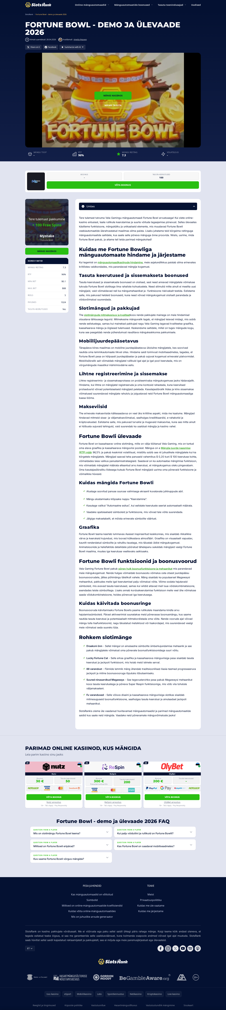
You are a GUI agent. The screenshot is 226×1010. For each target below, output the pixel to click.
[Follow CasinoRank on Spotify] (190, 948)
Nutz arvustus (54, 802)
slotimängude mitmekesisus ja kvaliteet (107, 315)
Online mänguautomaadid (90, 4)
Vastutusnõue (98, 1005)
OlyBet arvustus (172, 802)
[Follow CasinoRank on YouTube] (183, 948)
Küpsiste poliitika (73, 1005)
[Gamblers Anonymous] (182, 977)
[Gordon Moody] (103, 977)
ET (28, 948)
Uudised (196, 4)
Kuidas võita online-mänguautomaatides (92, 911)
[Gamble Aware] (145, 977)
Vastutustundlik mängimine (160, 1005)
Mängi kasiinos (113, 95)
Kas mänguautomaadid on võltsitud (92, 894)
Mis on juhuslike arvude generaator (92, 916)
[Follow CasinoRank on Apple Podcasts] (198, 948)
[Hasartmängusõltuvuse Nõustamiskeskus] (70, 977)
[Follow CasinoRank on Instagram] (168, 948)
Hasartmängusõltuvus (125, 1005)
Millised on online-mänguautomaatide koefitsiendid (92, 905)
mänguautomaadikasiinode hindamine (120, 262)
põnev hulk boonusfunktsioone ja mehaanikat (145, 568)
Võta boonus (123, 184)
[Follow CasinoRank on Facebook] (161, 948)
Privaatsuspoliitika (151, 900)
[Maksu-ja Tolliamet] (37, 977)
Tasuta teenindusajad (170, 4)
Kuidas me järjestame (150, 911)
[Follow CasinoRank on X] (175, 948)
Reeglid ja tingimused (44, 1005)
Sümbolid (92, 900)
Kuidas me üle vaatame (150, 905)
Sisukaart (188, 1005)
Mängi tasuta (113, 105)
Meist (150, 894)
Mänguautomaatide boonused (132, 4)
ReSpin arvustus (112, 802)
